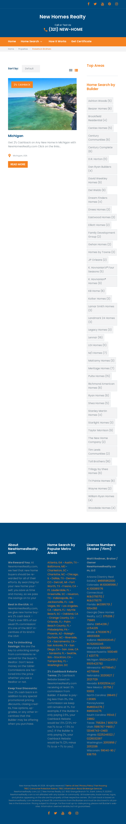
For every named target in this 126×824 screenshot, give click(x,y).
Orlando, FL (54, 622)
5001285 (105, 648)
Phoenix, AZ (54, 633)
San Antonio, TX (57, 645)
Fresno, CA (69, 586)
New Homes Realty (63, 16)
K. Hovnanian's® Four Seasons (101, 269)
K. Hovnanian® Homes (97, 281)
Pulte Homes (99, 376)
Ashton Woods (100, 101)
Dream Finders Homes (97, 200)
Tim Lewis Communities (99, 452)
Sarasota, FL (56, 653)
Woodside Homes (102, 508)
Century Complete (100, 149)
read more (17, 164)
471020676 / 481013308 (99, 634)
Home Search (30, 41)
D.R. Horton (97, 159)
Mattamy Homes (101, 361)
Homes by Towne (101, 252)
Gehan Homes (99, 244)
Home (12, 41)
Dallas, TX (58, 578)
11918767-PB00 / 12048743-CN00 (101, 729)
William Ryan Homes (101, 498)
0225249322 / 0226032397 (101, 736)
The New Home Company (98, 440)
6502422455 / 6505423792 (102, 662)
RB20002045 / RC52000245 (101, 642)
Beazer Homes (100, 108)
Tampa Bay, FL (56, 661)
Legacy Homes (100, 330)
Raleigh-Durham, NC (61, 635)
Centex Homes (100, 128)
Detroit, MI (60, 582)
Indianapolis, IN (62, 598)
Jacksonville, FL (57, 602)
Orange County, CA (61, 618)
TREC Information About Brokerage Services (80, 788)
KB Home (96, 291)
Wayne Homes (100, 488)
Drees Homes (99, 209)
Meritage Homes (101, 368)
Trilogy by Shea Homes (98, 471)
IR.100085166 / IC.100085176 (102, 587)
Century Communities (99, 138)
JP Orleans (97, 260)
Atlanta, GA (54, 562)
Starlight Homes (101, 422)
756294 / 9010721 (106, 723)
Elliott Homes (99, 225)
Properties (23, 49)
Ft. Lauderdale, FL (58, 590)
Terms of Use (71, 785)
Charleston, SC (56, 570)
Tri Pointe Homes (101, 481)
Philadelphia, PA (57, 629)
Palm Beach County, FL (59, 624)
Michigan (15, 135)
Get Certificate (81, 41)
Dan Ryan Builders (99, 169)
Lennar (95, 337)
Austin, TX (70, 562)
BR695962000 (106, 581)
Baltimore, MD (56, 566)
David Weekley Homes (97, 180)
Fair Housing (100, 785)
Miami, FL (59, 610)
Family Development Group (101, 235)
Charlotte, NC (56, 574)
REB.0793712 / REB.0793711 (95, 598)
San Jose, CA (70, 649)
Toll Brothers (99, 461)
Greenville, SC (56, 594)
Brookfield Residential (97, 118)
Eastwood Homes (101, 217)
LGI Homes (97, 345)
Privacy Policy (86, 785)
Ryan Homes (98, 395)
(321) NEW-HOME (66, 29)
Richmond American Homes (101, 386)
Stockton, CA (62, 657)
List (76, 70)
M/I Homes (97, 353)
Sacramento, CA (64, 641)
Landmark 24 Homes (101, 320)
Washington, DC (57, 665)
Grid (70, 70)
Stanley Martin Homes (97, 413)
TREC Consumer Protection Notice (40, 788)
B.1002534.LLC (106, 683)
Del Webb (97, 190)
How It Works (57, 41)
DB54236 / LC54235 (98, 626)
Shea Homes (98, 403)
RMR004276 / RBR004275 (95, 709)
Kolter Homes (99, 299)
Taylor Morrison (100, 430)
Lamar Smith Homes (101, 308)
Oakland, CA (70, 614)
